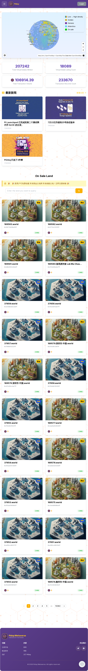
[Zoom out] (83, 47)
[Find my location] (4, 55)
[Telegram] (83, 648)
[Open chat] (82, 664)
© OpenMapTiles (60, 55)
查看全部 (80, 93)
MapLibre (41, 55)
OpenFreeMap (49, 55)
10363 (57, 606)
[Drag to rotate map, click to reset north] (83, 50)
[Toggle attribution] (83, 55)
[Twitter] (78, 648)
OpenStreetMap (77, 55)
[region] (44, 35)
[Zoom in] (83, 43)
